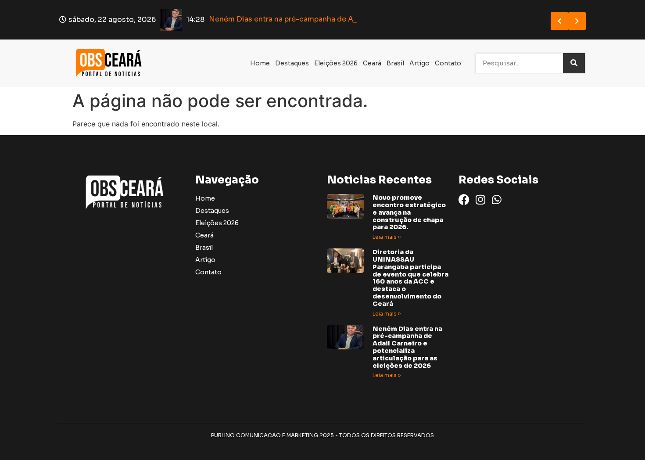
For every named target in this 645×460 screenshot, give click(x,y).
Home (260, 63)
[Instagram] (480, 199)
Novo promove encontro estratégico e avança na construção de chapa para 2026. (409, 212)
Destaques (292, 63)
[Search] (574, 63)
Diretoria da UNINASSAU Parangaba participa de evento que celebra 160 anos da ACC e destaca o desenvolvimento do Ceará (410, 278)
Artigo (419, 63)
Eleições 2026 (336, 63)
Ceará (372, 63)
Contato (448, 63)
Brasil (395, 63)
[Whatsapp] (496, 199)
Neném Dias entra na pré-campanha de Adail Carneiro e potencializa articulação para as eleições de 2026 (407, 347)
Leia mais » (387, 237)
